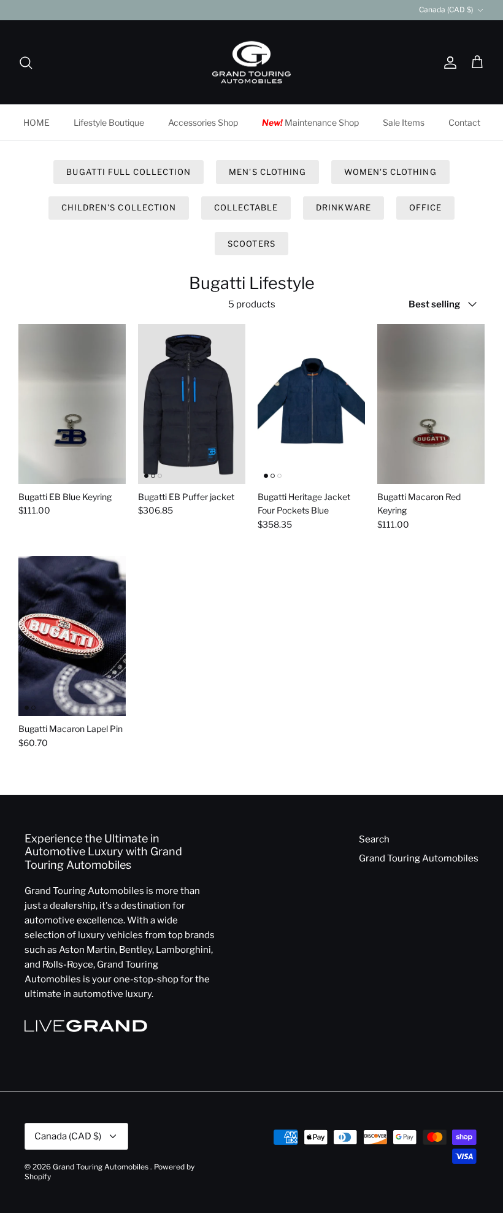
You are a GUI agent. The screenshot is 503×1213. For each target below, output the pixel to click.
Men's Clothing (267, 172)
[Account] (448, 62)
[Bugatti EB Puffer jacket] (191, 404)
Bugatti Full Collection (128, 172)
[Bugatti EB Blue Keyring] (72, 404)
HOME (36, 122)
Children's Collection (118, 207)
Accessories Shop (203, 122)
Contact (464, 122)
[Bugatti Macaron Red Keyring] (431, 404)
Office (425, 207)
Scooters (251, 243)
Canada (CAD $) (446, 9)
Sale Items (403, 122)
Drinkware (343, 207)
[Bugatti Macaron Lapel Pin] (72, 636)
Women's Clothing (390, 172)
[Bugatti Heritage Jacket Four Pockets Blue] (311, 404)
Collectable (246, 207)
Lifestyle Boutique (109, 122)
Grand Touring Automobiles (418, 858)
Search (374, 839)
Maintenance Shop (310, 122)
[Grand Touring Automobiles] (251, 63)
